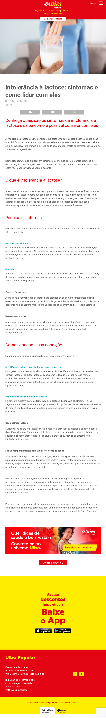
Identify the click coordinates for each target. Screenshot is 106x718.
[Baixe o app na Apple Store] (43, 631)
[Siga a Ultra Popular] (75, 674)
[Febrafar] (61, 711)
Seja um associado (53, 19)
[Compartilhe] (30, 112)
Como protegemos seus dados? (21, 683)
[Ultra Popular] (53, 5)
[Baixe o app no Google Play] (62, 631)
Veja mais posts (52, 562)
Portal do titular (12, 686)
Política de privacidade (16, 690)
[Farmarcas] (47, 711)
